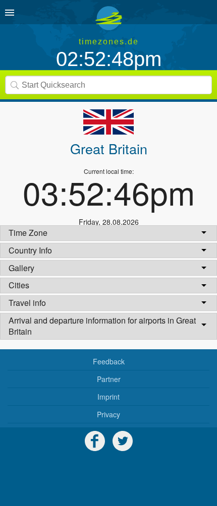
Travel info (27, 302)
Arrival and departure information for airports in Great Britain (102, 325)
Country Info (30, 250)
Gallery (21, 268)
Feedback (109, 361)
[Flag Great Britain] (108, 122)
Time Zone (28, 232)
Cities (19, 285)
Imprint (108, 397)
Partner (109, 379)
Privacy (108, 414)
